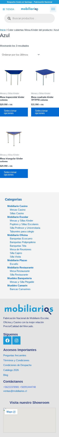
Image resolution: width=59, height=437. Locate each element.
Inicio (3, 30)
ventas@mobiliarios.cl (15, 391)
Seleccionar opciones (10, 112)
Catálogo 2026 (11, 370)
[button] (53, 9)
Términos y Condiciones (16, 360)
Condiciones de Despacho (17, 365)
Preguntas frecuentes (14, 355)
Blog (5, 375)
